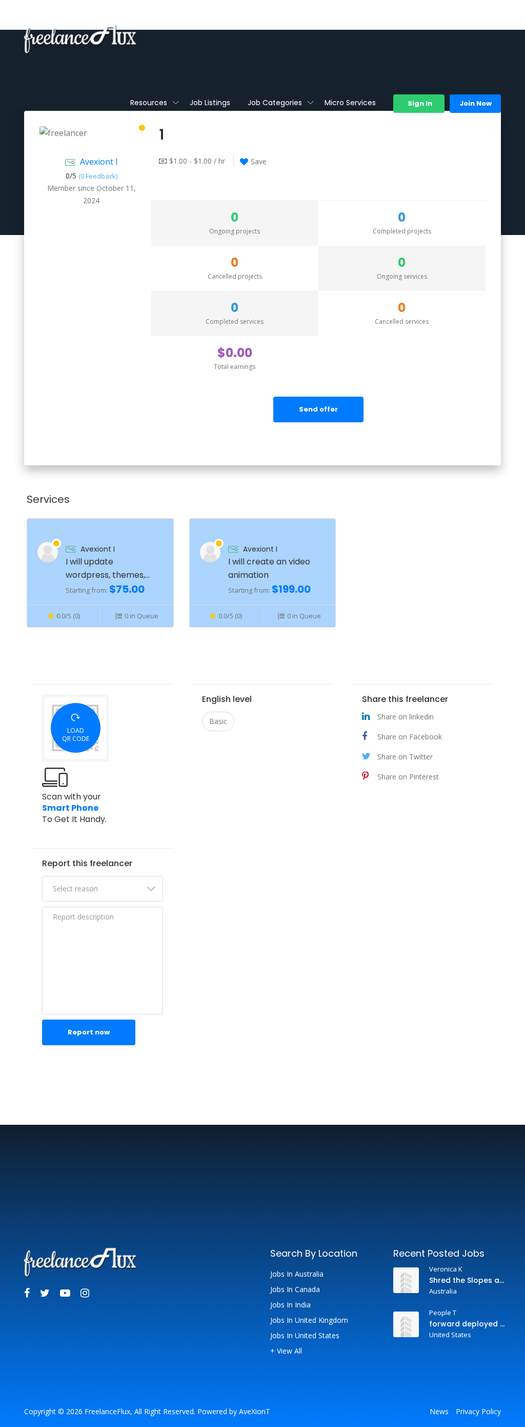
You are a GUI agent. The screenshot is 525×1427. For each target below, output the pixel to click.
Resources (148, 102)
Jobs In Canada (295, 1289)
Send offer (318, 409)
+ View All (286, 1351)
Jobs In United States (304, 1336)
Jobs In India (290, 1305)
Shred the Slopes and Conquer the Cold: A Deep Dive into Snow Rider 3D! (466, 1280)
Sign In (419, 103)
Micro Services (350, 102)
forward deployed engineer (466, 1323)
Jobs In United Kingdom (309, 1320)
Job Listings (210, 102)
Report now (89, 1032)
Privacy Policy (478, 1412)
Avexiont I (99, 161)
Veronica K (445, 1269)
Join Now (475, 103)
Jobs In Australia (297, 1274)
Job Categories (275, 102)
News (439, 1412)
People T (442, 1312)
